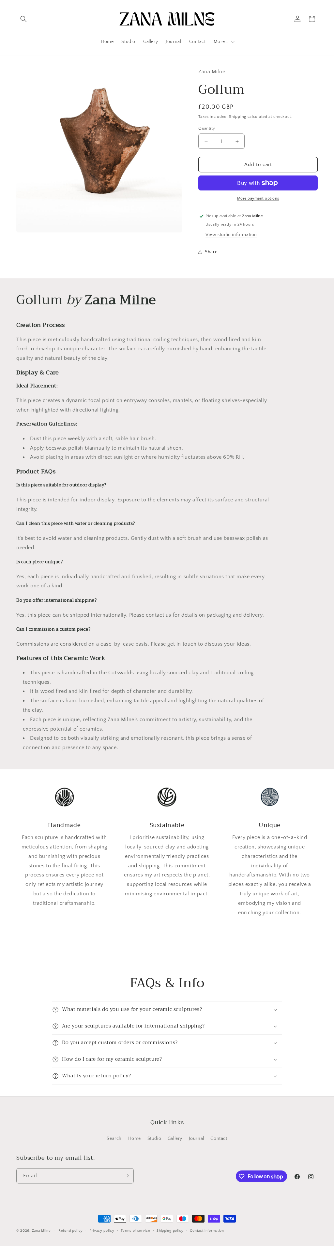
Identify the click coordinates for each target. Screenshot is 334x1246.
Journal (196, 1138)
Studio (154, 1138)
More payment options (258, 198)
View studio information (231, 234)
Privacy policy (101, 1231)
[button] (23, 19)
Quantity (206, 128)
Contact (218, 1138)
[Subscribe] (126, 1175)
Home (134, 1138)
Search (114, 1138)
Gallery (175, 1138)
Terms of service (135, 1231)
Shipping (237, 117)
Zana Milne (41, 1231)
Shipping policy (170, 1231)
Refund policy (70, 1231)
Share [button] (211, 252)
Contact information (207, 1231)
